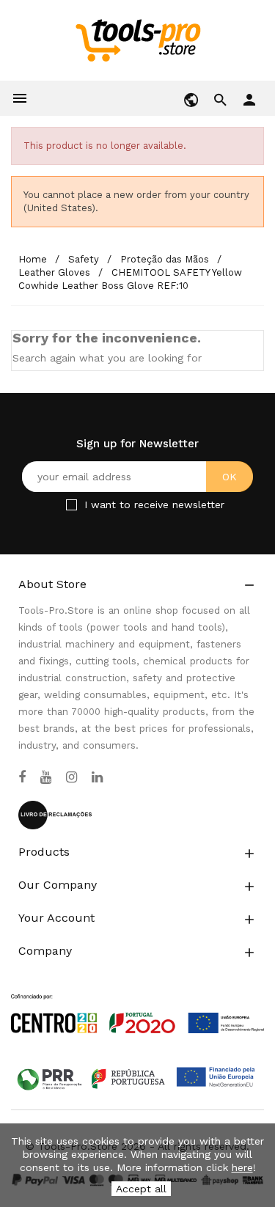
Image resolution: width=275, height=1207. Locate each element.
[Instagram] (71, 777)
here (242, 1167)
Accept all (141, 1189)
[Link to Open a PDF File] (137, 1000)
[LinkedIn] (97, 777)
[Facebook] (22, 777)
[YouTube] (45, 777)
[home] (137, 39)
